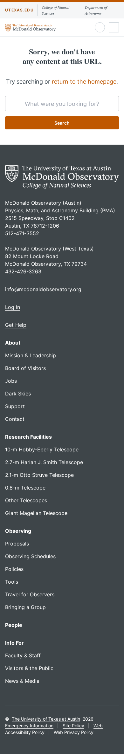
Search (62, 123)
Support (15, 406)
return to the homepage (84, 81)
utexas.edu (19, 10)
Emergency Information (29, 725)
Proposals (17, 543)
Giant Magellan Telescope (36, 513)
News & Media (22, 681)
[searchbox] (62, 103)
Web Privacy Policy (73, 732)
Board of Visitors (25, 368)
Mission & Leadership (30, 355)
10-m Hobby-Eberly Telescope (42, 449)
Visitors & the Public (29, 668)
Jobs (11, 381)
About (12, 342)
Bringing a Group (25, 607)
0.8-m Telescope (25, 487)
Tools (11, 582)
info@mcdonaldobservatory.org (43, 289)
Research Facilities (28, 437)
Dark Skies (18, 393)
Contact (14, 419)
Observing (18, 531)
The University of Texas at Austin (46, 719)
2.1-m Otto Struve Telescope (39, 475)
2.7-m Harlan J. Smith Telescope (44, 462)
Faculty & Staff (23, 655)
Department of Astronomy (96, 10)
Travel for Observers (29, 594)
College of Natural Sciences (55, 10)
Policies (14, 569)
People (13, 625)
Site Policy (73, 725)
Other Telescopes (26, 500)
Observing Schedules (30, 556)
